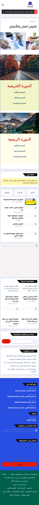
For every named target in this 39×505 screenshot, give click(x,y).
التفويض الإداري (18, 224)
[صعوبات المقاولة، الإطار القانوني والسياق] (31, 218)
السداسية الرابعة (19, 151)
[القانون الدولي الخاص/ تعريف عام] (31, 209)
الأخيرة (20, 192)
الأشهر (32, 192)
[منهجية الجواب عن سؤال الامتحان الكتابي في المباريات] (10, 312)
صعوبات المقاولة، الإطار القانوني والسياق (15, 217)
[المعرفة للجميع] (30, 5)
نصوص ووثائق (25, 495)
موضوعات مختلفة (14, 495)
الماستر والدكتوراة (31, 491)
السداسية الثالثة (19, 98)
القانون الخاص (11, 488)
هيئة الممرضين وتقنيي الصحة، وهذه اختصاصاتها (21, 356)
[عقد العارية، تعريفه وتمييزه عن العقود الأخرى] (31, 236)
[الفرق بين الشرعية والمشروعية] (31, 201)
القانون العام (21, 488)
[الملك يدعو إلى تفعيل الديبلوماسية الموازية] (29, 289)
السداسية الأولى (19, 92)
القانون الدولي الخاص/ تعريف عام (14, 208)
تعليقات (6, 192)
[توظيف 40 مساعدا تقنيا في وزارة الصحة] (29, 312)
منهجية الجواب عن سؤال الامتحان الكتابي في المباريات (10, 321)
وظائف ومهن (6, 491)
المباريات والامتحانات (18, 491)
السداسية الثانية (19, 146)
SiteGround (15, 481)
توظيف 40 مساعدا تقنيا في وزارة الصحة (29, 320)
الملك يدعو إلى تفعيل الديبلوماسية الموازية (30, 297)
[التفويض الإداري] (31, 227)
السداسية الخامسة (19, 103)
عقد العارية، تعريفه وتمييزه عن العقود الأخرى (13, 234)
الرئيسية (33, 21)
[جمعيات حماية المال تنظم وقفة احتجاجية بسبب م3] (10, 289)
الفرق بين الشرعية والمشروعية (13, 199)
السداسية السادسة (19, 156)
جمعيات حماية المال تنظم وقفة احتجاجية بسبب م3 (11, 299)
